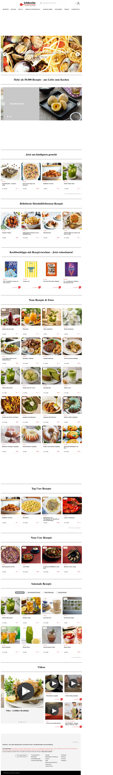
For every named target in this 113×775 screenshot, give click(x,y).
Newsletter (34, 757)
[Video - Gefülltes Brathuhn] (22, 691)
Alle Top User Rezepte (74, 527)
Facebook (63, 755)
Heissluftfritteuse (33, 9)
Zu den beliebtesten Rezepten (72, 193)
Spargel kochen (27, 748)
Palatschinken (74, 748)
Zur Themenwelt (76, 657)
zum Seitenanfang (21, 755)
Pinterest (63, 757)
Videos (66, 9)
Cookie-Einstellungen (36, 760)
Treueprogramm (35, 755)
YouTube (63, 758)
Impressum (48, 764)
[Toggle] (77, 3)
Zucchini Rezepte (40, 750)
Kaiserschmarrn (23, 750)
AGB (46, 760)
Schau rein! (41, 57)
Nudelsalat (48, 748)
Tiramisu (51, 750)
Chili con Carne (34, 748)
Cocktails (34, 750)
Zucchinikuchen (15, 748)
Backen (13, 9)
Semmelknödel (16, 750)
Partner (47, 758)
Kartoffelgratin (42, 748)
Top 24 (20, 9)
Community (75, 9)
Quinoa (68, 748)
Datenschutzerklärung (51, 762)
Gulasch (46, 750)
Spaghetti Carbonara (62, 748)
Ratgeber (58, 9)
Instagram (63, 760)
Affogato (29, 750)
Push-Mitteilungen (36, 758)
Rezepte (6, 9)
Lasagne (21, 748)
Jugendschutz (49, 766)
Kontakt (47, 755)
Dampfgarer (47, 9)
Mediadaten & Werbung (51, 757)
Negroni (10, 750)
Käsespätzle (5, 750)
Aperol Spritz (54, 748)
